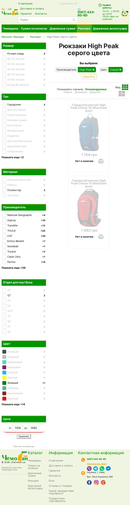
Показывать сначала (70, 89)
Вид (117, 87)
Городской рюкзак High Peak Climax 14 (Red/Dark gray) (89, 183)
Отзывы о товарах (60, 485)
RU (3, 9)
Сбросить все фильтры (23, 446)
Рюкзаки (84, 28)
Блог (52, 480)
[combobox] (48, 20)
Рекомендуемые (96, 89)
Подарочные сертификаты (57, 499)
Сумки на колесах (34, 28)
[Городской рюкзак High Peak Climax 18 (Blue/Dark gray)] (89, 132)
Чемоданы (10, 28)
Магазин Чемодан (13, 36)
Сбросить (89, 76)
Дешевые (81, 92)
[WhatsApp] (102, 468)
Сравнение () (69, 3)
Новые (68, 92)
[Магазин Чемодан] (10, 11)
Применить (24, 436)
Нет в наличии (84, 161)
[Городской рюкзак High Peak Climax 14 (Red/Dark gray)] (89, 208)
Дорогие (95, 92)
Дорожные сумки (62, 28)
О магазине (25, 3)
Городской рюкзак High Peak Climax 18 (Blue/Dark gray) (89, 108)
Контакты (41, 13)
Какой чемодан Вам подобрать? (61, 492)
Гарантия (26, 13)
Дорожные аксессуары (110, 28)
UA (10, 9)
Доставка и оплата (32, 8)
